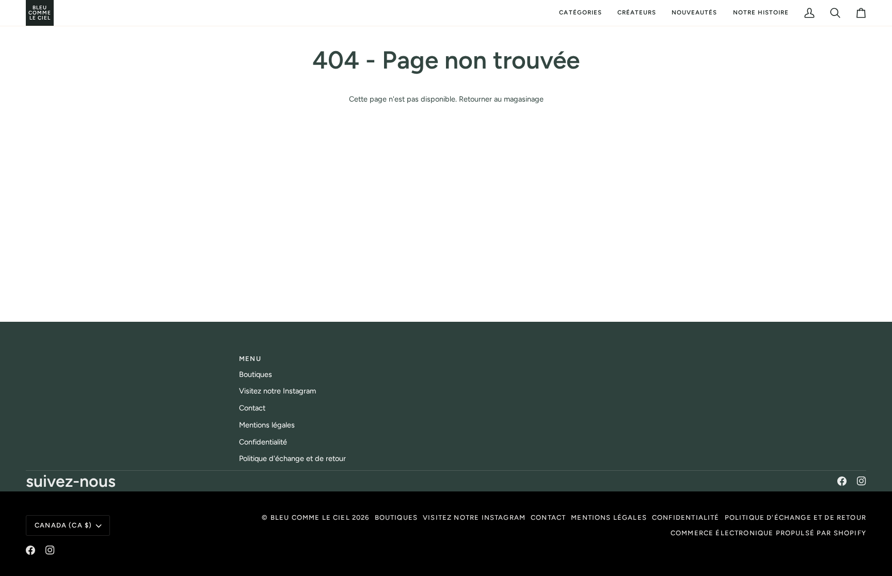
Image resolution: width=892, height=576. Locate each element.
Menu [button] (250, 359)
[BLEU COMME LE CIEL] (27, 13)
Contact (252, 408)
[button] (580, 13)
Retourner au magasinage (501, 99)
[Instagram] (861, 481)
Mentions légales (267, 425)
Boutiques (255, 374)
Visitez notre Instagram (277, 391)
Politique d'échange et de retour (292, 458)
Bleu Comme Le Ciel (310, 517)
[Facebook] (842, 481)
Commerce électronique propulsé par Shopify (768, 533)
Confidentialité (263, 442)
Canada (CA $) (63, 525)
